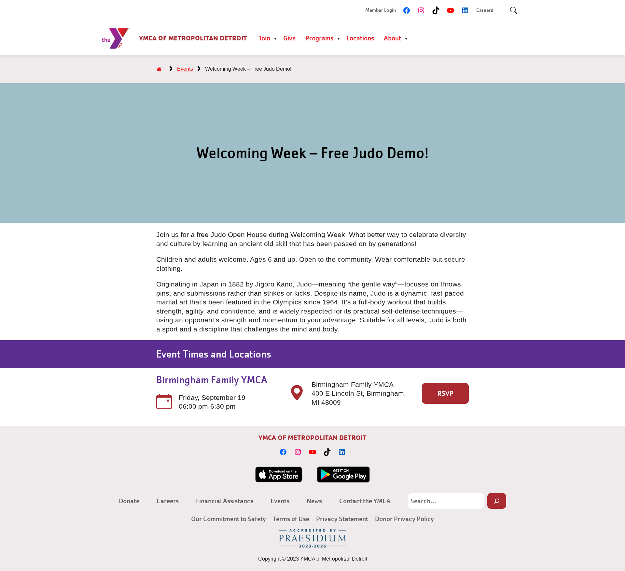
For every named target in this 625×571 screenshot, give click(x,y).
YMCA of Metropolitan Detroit (193, 38)
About (392, 38)
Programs (319, 38)
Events (185, 69)
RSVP (445, 393)
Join (264, 38)
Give (289, 38)
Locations (360, 38)
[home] (158, 69)
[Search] (496, 500)
